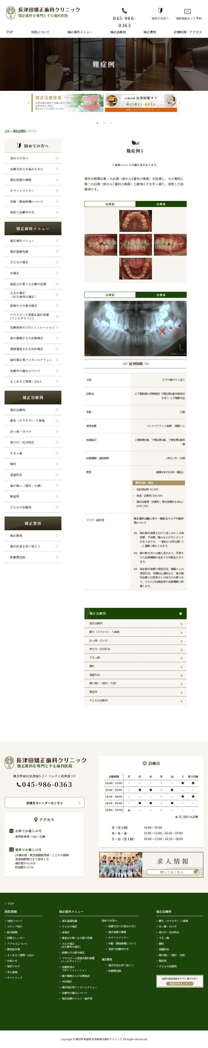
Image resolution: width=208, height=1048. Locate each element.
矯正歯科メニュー (79, 32)
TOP (9, 32)
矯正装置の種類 (20, 180)
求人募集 (12, 972)
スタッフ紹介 (14, 926)
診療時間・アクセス (188, 32)
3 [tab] (111, 123)
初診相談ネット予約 (187, 18)
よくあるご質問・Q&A (26, 381)
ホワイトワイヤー (22, 190)
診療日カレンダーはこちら (44, 803)
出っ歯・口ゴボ (20, 431)
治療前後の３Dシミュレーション (32, 327)
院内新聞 (12, 932)
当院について (40, 32)
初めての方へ (160, 18)
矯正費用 (150, 32)
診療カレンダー (16, 938)
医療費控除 (17, 557)
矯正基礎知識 (19, 251)
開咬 (13, 464)
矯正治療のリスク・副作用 (77, 998)
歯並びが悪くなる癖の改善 (28, 284)
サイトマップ (14, 978)
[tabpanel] (80, 103)
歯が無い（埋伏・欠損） (26, 486)
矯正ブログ (13, 966)
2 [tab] (104, 123)
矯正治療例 (118, 32)
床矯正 (14, 273)
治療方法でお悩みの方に (26, 169)
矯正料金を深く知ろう (25, 546)
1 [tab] (98, 123)
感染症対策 (13, 949)
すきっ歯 (16, 453)
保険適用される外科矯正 (26, 349)
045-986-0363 (124, 21)
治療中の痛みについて (25, 371)
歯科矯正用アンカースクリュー (31, 360)
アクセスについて (17, 944)
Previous (28, 103)
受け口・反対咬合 (22, 442)
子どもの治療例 (20, 507)
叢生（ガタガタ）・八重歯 (27, 420)
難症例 (14, 496)
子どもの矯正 (19, 262)
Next (179, 103)
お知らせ (12, 961)
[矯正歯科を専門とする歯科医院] (45, 759)
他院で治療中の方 (22, 212)
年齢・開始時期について (26, 201)
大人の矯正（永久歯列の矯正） (23, 295)
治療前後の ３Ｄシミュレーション (73, 968)
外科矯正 (67, 981)
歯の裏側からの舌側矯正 (26, 338)
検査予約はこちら (180, 983)
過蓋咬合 (16, 475)
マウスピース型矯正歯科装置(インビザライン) (29, 316)
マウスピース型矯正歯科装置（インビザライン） (76, 959)
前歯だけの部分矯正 (23, 305)
